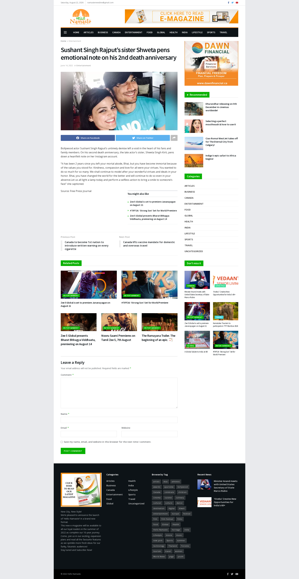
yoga (171, 556)
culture (168, 503)
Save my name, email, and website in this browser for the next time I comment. (107, 441)
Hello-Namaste (160, 530)
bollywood (183, 487)
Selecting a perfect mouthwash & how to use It (221, 123)
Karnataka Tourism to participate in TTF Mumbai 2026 (225, 324)
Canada (116, 32)
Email (65, 427)
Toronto (185, 546)
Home (76, 32)
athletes (176, 481)
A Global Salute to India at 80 (196, 351)
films (179, 519)
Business (103, 32)
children (182, 492)
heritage (176, 530)
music (179, 535)
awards (156, 487)
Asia (166, 481)
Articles (88, 32)
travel (168, 551)
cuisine (168, 497)
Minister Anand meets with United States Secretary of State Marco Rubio (197, 294)
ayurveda (168, 487)
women (178, 551)
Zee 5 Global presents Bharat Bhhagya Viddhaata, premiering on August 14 (78, 340)
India (184, 32)
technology (158, 546)
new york (157, 540)
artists (156, 481)
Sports (211, 32)
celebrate (169, 492)
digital (172, 508)
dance (180, 503)
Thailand (172, 546)
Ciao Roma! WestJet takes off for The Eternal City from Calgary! (222, 141)
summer (181, 540)
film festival (167, 519)
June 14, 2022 (67, 65)
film (155, 519)
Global (161, 32)
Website (125, 427)
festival (186, 513)
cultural (157, 503)
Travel (223, 32)
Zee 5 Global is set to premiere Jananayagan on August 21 (197, 324)
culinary (180, 497)
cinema (157, 497)
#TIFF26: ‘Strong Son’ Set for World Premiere (153, 210)
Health (174, 32)
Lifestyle (197, 32)
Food (150, 32)
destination (158, 508)
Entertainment (133, 32)
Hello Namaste (74, 574)
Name (65, 413)
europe (175, 513)
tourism (157, 551)
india (186, 530)
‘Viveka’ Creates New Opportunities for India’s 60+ (224, 293)
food (155, 524)
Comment (67, 374)
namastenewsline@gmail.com (100, 2)
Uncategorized (194, 251)
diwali (182, 508)
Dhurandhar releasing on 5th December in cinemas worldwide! (221, 107)
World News (159, 556)
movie (169, 535)
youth (180, 556)
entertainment (160, 513)
